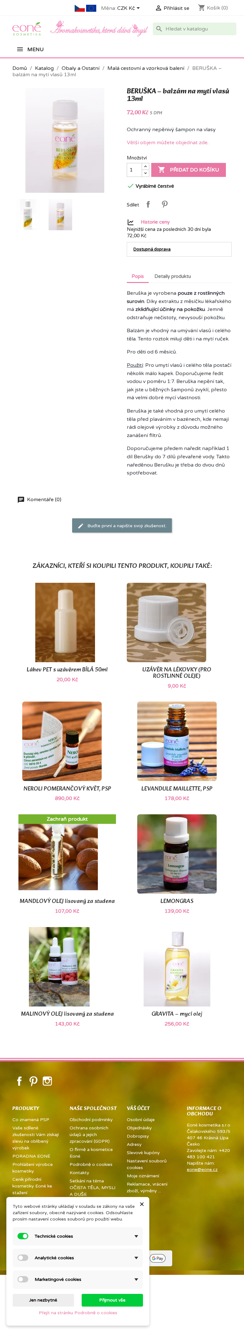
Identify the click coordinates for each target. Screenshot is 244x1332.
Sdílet (148, 204)
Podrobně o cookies (91, 1164)
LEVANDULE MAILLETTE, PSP (177, 789)
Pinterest (164, 204)
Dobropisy (138, 1136)
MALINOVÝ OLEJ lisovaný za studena (67, 1014)
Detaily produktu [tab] (172, 276)
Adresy (134, 1144)
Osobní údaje (141, 1119)
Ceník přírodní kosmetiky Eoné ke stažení (32, 1186)
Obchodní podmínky (91, 1119)
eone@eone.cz (202, 1169)
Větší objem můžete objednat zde (167, 142)
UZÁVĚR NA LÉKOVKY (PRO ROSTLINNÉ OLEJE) (176, 673)
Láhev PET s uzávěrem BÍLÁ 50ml (67, 670)
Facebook (19, 1081)
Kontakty (79, 1172)
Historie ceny (155, 222)
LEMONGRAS (176, 901)
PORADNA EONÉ (31, 1156)
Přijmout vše (112, 1300)
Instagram (47, 1081)
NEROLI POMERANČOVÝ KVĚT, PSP (67, 789)
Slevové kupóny (143, 1152)
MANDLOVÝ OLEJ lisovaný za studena (67, 901)
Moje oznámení (143, 1176)
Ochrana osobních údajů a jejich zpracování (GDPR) (90, 1134)
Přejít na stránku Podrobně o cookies (78, 1312)
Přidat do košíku (188, 169)
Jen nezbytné (43, 1300)
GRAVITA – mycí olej (177, 1014)
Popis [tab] (138, 276)
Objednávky (139, 1128)
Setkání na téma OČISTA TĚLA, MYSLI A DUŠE (92, 1187)
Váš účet (138, 1108)
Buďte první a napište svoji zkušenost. (126, 525)
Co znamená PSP (30, 1119)
